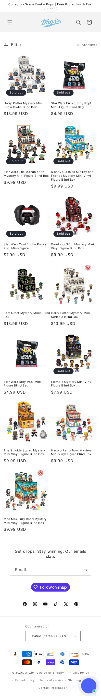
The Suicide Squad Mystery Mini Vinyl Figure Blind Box (24, 452)
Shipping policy (79, 680)
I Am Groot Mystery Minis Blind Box (27, 315)
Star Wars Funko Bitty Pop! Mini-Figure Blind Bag (71, 105)
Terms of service (51, 680)
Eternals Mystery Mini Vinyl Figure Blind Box (71, 383)
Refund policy (25, 680)
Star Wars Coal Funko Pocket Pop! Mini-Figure (26, 246)
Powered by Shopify (49, 672)
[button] (9, 22)
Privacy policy (79, 672)
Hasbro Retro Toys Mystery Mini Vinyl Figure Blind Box (71, 452)
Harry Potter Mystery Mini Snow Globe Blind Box (23, 105)
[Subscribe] (85, 569)
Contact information (52, 687)
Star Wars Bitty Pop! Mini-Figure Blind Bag (23, 383)
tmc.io (29, 672)
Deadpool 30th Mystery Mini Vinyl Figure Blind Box (72, 246)
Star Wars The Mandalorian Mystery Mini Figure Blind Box (26, 173)
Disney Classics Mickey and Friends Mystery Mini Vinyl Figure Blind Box (72, 175)
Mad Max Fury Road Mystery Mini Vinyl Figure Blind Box (25, 521)
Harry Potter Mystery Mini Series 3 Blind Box (70, 315)
